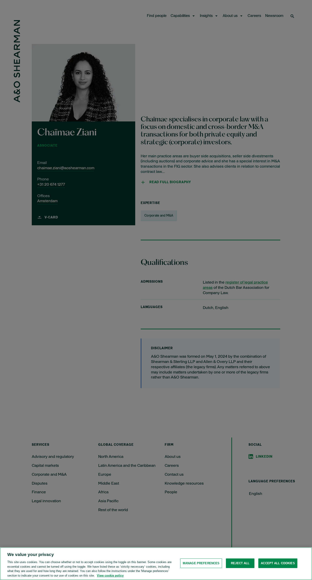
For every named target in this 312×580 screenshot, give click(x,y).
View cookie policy (110, 575)
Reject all (240, 563)
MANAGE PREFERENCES (201, 563)
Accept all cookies (278, 563)
